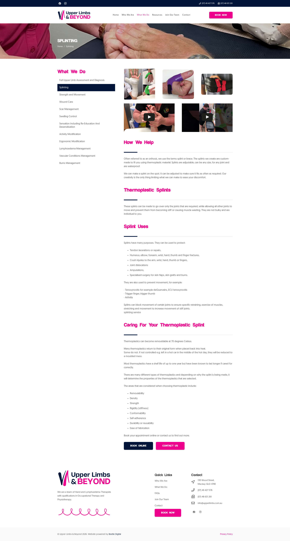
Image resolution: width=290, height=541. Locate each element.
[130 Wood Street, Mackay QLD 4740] (194, 482)
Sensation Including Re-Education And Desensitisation (79, 125)
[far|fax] (194, 497)
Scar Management (69, 109)
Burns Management (69, 163)
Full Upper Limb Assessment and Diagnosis (82, 80)
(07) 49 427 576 (205, 490)
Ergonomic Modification (72, 141)
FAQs (157, 493)
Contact (158, 506)
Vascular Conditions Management (77, 156)
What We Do (161, 487)
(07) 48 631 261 (205, 497)
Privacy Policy (226, 534)
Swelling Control (68, 116)
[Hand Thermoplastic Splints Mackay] (139, 84)
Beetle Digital (115, 534)
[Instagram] (65, 3)
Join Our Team (162, 499)
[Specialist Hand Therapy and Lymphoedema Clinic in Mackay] (217, 84)
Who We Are (161, 481)
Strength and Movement (72, 95)
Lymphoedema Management (75, 149)
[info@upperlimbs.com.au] (194, 503)
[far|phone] (194, 490)
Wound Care (66, 102)
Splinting (63, 87)
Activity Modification (70, 134)
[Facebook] (59, 3)
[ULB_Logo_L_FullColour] (74, 15)
